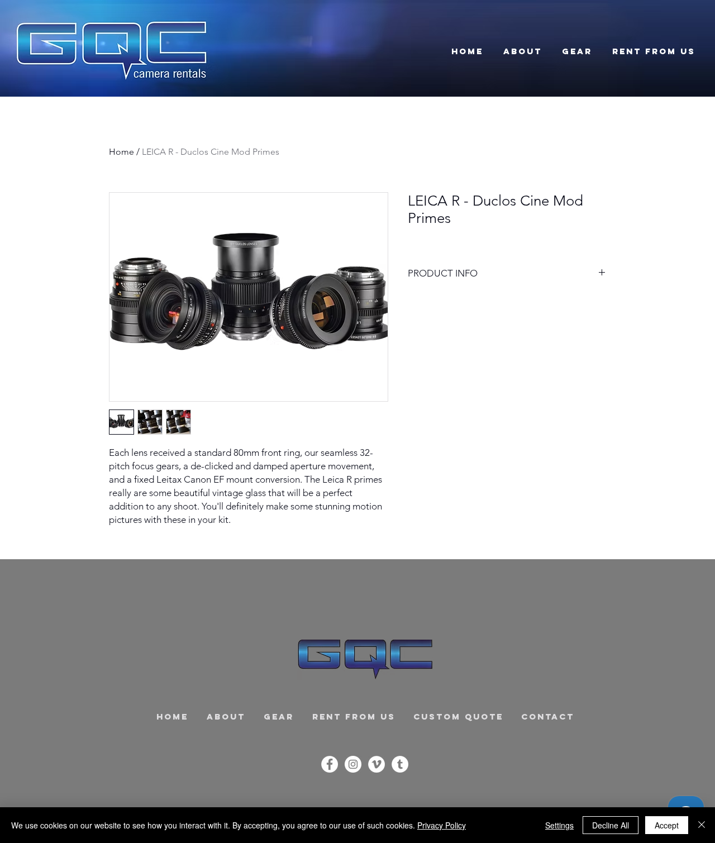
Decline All (610, 825)
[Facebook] (329, 764)
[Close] (701, 825)
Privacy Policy (441, 825)
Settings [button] (559, 825)
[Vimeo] (376, 764)
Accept (667, 825)
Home (121, 151)
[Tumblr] (400, 764)
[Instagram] (353, 764)
